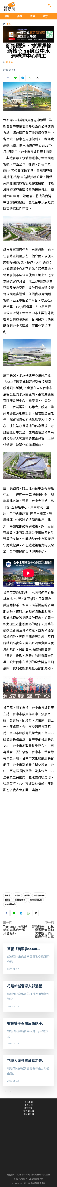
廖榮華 (27, 895)
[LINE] (15, 78)
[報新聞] (9, 6)
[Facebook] (8, 78)
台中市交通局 (39, 895)
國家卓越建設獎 (36, 900)
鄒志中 (7, 895)
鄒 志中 (9, 62)
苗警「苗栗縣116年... (23, 949)
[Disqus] (28, 843)
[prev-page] (5, 1091)
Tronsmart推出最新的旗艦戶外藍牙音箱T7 (15, 930)
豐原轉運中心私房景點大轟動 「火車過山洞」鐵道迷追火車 (44, 932)
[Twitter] (37, 78)
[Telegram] (22, 78)
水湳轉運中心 (10, 904)
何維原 (17, 895)
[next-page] (10, 1091)
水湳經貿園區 (20, 900)
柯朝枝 (7, 900)
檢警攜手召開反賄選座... (25, 1023)
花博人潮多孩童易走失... (25, 1060)
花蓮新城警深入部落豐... (25, 986)
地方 (10, 24)
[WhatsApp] (30, 78)
